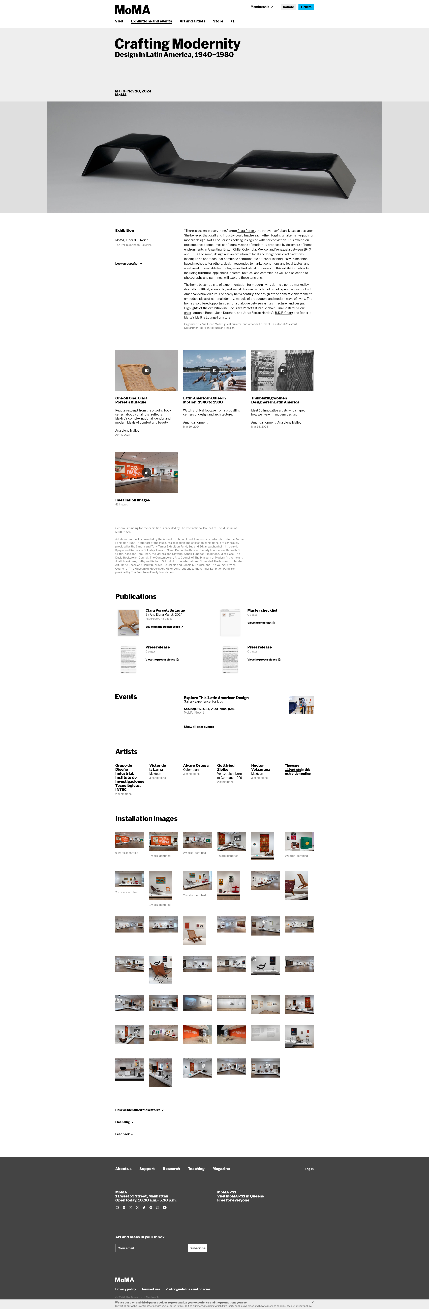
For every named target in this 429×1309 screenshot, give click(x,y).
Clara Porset (246, 230)
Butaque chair (265, 308)
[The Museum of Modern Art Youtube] (165, 1207)
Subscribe (197, 1248)
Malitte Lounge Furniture (212, 317)
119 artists (293, 769)
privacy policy (303, 1305)
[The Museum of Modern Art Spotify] (150, 1207)
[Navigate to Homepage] (133, 10)
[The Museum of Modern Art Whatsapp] (157, 1207)
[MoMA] (125, 1280)
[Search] (232, 21)
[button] (214, 157)
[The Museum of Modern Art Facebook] (124, 1207)
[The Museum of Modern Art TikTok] (144, 1207)
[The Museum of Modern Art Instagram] (117, 1207)
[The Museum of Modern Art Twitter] (130, 1207)
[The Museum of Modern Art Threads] (137, 1207)
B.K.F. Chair (283, 313)
